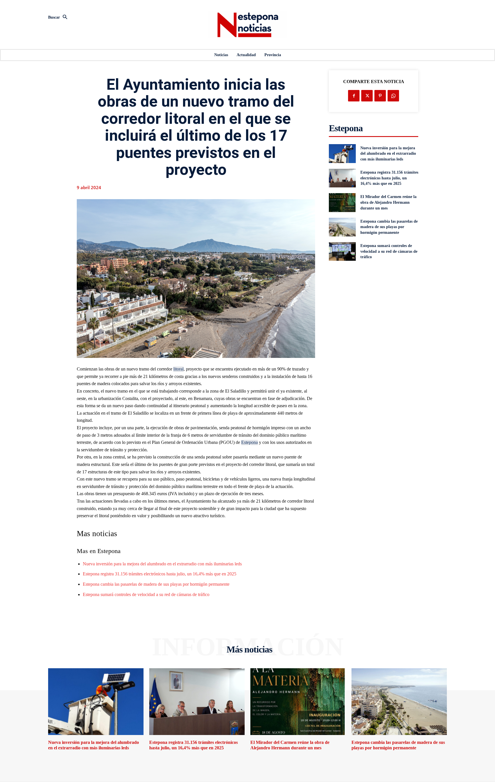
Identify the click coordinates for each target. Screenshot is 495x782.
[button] (110, 17)
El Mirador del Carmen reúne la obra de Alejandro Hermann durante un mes (388, 202)
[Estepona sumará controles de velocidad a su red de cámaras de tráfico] (342, 251)
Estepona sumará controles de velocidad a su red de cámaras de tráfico (146, 594)
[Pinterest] (380, 95)
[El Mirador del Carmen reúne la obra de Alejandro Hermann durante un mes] (342, 202)
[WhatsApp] (393, 95)
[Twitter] (367, 95)
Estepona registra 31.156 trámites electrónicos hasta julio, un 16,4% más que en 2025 (159, 573)
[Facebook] (354, 95)
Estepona (249, 442)
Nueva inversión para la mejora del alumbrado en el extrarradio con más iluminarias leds (162, 563)
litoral (178, 368)
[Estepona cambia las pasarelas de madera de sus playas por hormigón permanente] (342, 227)
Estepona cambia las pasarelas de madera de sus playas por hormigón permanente (156, 584)
